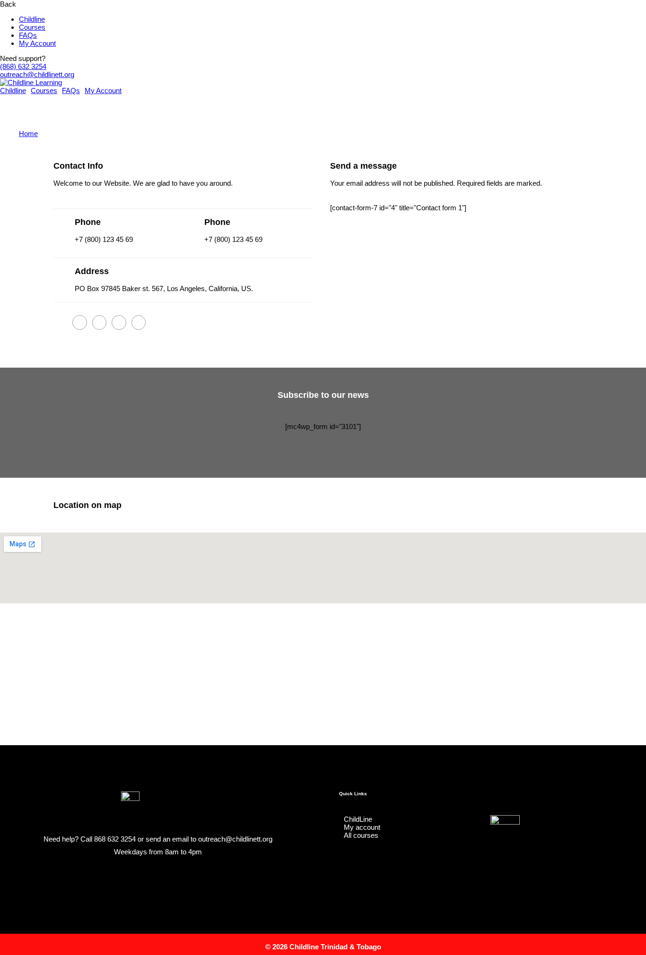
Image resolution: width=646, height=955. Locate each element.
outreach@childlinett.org (37, 74)
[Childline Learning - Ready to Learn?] (31, 82)
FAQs (28, 35)
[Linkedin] (167, 876)
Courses (32, 27)
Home (28, 133)
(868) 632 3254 (23, 66)
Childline (32, 19)
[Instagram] (148, 876)
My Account (37, 43)
